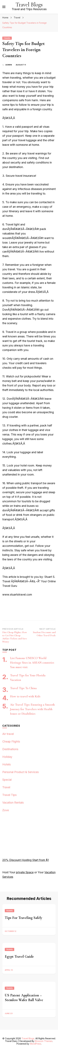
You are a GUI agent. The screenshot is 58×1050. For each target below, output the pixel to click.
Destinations (10, 749)
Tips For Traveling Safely (23, 917)
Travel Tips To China (23, 688)
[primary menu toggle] (3, 7)
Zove (5, 810)
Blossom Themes (43, 1041)
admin (8, 65)
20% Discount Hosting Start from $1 (25, 860)
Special (7, 779)
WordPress (35, 1043)
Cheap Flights (11, 741)
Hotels (6, 764)
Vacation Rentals (13, 802)
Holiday (7, 756)
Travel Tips (9, 795)
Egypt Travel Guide (19, 956)
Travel (7, 38)
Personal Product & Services (20, 772)
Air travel (8, 733)
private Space (25, 872)
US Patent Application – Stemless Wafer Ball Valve (24, 997)
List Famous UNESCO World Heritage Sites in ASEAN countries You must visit (32, 662)
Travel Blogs (29, 4)
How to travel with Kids (25, 696)
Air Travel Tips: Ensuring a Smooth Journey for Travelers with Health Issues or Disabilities (32, 709)
